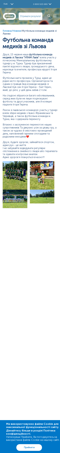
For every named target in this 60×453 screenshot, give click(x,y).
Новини (16, 30)
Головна (7, 30)
